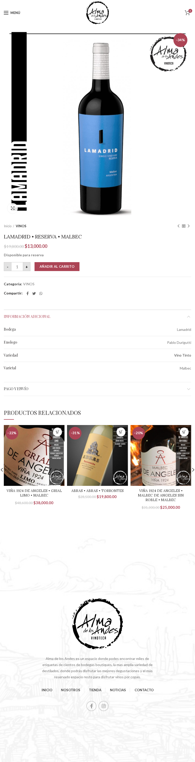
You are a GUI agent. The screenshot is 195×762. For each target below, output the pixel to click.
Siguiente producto (188, 226)
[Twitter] (34, 293)
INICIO (47, 690)
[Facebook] (27, 293)
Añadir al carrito (57, 266)
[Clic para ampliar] (13, 208)
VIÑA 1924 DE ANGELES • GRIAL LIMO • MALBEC (34, 493)
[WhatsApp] (41, 293)
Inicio (8, 226)
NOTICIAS (118, 690)
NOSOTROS (70, 690)
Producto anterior (178, 226)
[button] (57, 432)
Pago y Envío (16, 388)
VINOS (21, 226)
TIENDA (95, 690)
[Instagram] (104, 706)
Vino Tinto (182, 355)
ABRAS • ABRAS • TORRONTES (97, 490)
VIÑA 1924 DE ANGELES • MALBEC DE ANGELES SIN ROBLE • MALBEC (161, 495)
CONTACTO (144, 690)
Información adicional (27, 316)
